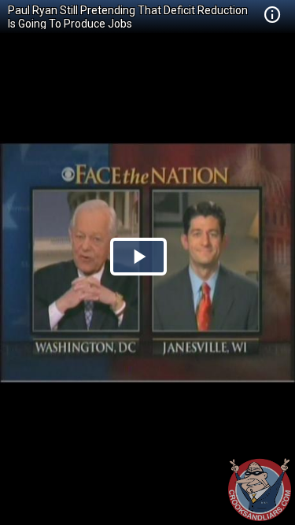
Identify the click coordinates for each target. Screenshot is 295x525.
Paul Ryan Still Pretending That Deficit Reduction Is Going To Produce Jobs (128, 17)
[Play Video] (138, 256)
